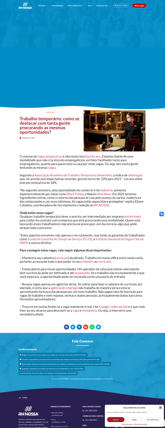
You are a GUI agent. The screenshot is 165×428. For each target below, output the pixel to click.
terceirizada (132, 216)
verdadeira (89, 310)
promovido (82, 273)
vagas (52, 167)
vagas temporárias (49, 156)
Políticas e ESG (102, 6)
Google (104, 306)
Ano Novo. (104, 194)
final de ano (93, 156)
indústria (106, 190)
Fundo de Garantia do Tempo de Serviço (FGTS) (60, 239)
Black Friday (75, 194)
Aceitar (116, 420)
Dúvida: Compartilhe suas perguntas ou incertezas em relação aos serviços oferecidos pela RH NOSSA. (61, 359)
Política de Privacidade (140, 424)
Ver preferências (153, 420)
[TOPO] (20, 398)
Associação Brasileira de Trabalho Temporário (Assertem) (73, 175)
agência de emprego (64, 288)
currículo (62, 258)
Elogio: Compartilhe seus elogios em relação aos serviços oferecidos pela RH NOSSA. (54, 355)
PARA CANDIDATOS (74, 6)
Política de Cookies (127, 424)
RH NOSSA (41, 6)
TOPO (24, 398)
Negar (134, 420)
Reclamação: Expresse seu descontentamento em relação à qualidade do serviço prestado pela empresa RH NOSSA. (66, 364)
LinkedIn (87, 261)
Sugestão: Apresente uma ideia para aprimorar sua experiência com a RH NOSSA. (53, 368)
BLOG (90, 6)
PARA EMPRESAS (57, 6)
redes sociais (119, 306)
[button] (160, 408)
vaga (76, 310)
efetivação (135, 175)
